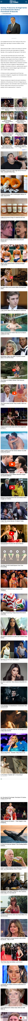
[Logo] (14, 1)
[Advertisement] (14, 93)
